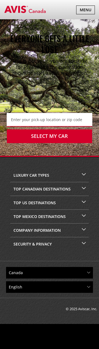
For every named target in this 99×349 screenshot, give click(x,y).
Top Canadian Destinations (42, 189)
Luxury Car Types (31, 175)
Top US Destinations (34, 202)
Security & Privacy (32, 244)
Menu (87, 10)
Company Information (37, 230)
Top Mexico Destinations (39, 216)
